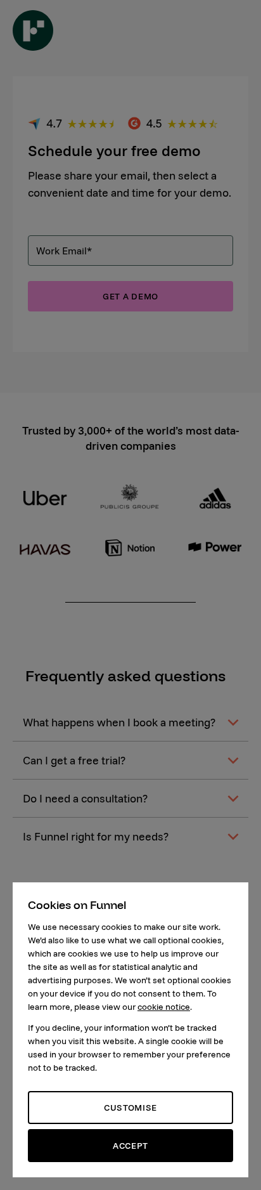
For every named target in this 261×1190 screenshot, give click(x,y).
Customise (130, 1107)
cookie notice (163, 1006)
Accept (130, 1145)
